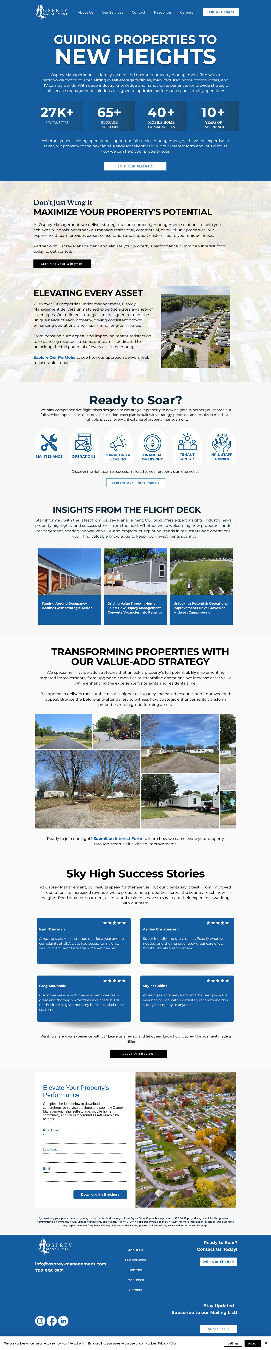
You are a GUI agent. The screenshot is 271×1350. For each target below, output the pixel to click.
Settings (233, 1343)
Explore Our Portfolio (54, 357)
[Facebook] (52, 1321)
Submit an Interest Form (118, 838)
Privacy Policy (167, 1225)
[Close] (265, 1343)
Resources (135, 1279)
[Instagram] (40, 1321)
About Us (135, 1250)
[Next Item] (229, 771)
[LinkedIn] (63, 1321)
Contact (135, 1270)
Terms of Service (190, 1225)
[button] (163, 10)
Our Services (135, 1260)
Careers (135, 1289)
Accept (252, 1343)
